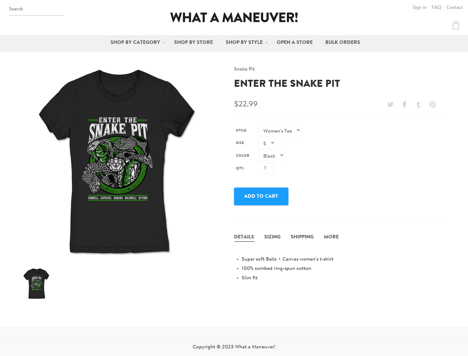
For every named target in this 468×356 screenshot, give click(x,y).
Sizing (272, 237)
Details (244, 237)
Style (241, 131)
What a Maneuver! (234, 17)
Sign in (420, 7)
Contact (454, 7)
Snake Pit (244, 69)
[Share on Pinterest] (432, 104)
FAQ (436, 7)
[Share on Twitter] (390, 104)
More (331, 237)
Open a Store (295, 42)
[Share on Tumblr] (418, 104)
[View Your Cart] (456, 25)
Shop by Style (244, 42)
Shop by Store (193, 42)
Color (242, 156)
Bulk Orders (342, 42)
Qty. (240, 168)
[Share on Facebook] (404, 104)
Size (240, 143)
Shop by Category (135, 42)
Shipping (302, 237)
